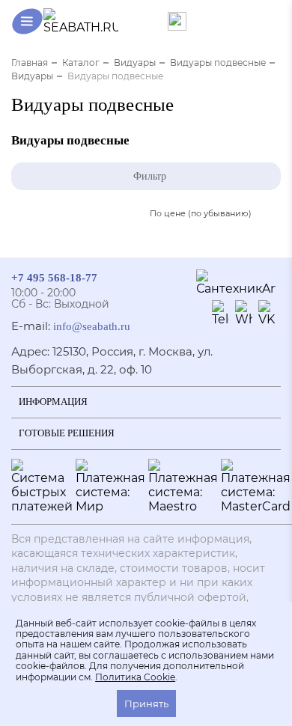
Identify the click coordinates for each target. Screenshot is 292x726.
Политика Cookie (135, 677)
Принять (146, 704)
